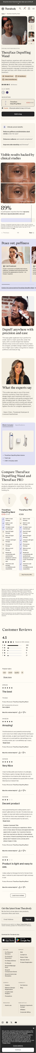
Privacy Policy (6, 1043)
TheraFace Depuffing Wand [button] (20, 702)
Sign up (28, 919)
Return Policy (24, 957)
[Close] (33, 1028)
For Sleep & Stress (10, 961)
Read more (6, 743)
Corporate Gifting (25, 1012)
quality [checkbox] (17, 673)
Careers (7, 985)
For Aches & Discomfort (8, 957)
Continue (18, 1050)
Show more (7, 677)
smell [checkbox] (10, 673)
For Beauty (8, 963)
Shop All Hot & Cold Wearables (10, 975)
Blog (21, 988)
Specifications (20, 425)
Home (3, 13)
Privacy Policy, (23, 924)
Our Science (23, 985)
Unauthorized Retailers (9, 992)
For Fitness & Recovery (9, 953)
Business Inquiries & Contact (26, 1006)
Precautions (8, 996)
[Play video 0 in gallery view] (31, 19)
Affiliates (22, 1009)
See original (6, 707)
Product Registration (26, 962)
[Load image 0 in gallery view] (31, 27)
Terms (18, 924)
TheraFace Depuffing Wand (13, 13)
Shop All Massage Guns (10, 966)
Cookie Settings (18, 1046)
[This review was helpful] (19, 712)
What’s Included (7, 425)
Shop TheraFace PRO (27, 574)
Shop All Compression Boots (11, 971)
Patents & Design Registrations (10, 988)
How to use (8, 1005)
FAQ (21, 952)
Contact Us (23, 955)
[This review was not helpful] (23, 712)
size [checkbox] (4, 673)
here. (14, 228)
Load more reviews (18, 895)
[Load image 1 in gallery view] (31, 35)
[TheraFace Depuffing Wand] (3, 92)
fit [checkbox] (22, 673)
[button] (20, 8)
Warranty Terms (24, 960)
